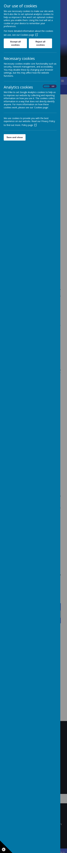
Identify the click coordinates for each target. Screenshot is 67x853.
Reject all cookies (40, 43)
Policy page (27, 125)
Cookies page (27, 34)
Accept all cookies (15, 43)
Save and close (15, 137)
